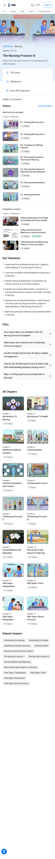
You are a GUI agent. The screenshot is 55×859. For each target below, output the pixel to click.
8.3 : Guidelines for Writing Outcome (31, 146)
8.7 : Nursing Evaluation (30, 195)
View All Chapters (45, 106)
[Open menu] (5, 5)
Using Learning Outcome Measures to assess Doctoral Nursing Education (32, 231)
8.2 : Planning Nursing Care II (32, 134)
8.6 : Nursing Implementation (32, 183)
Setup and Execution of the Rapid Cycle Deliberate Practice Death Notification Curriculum (34, 219)
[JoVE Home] (12, 5)
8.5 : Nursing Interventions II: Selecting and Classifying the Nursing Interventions (32, 170)
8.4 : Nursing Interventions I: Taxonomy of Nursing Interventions (32, 158)
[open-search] (32, 5)
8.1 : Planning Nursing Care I (32, 122)
